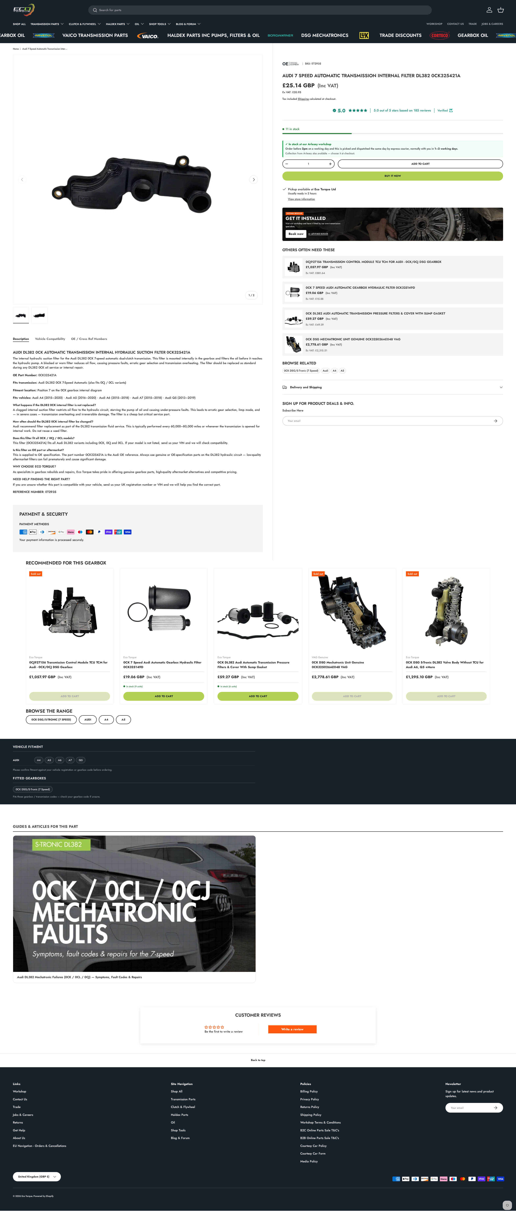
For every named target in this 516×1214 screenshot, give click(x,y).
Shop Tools (157, 24)
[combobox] (260, 10)
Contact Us (455, 24)
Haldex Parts (115, 24)
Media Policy (309, 1161)
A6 (59, 760)
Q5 (81, 760)
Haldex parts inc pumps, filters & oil (140, 35)
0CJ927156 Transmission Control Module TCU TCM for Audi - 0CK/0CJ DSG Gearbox (373, 262)
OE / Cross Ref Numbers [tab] (89, 339)
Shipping (303, 99)
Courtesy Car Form (313, 1153)
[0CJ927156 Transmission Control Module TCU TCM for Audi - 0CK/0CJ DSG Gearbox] (69, 611)
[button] (500, 9)
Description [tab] (21, 339)
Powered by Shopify (43, 1196)
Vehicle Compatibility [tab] (50, 339)
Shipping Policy (310, 1115)
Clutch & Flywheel (82, 24)
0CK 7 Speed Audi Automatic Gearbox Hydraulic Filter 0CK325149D (360, 287)
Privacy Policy (309, 1099)
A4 (334, 371)
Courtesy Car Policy (313, 1146)
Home (16, 48)
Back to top (258, 1060)
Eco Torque (27, 1196)
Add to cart (420, 164)
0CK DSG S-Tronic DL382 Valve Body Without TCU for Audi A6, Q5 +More (445, 664)
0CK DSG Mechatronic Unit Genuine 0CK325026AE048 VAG (353, 339)
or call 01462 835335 (318, 233)
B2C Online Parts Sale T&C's (319, 1130)
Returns (18, 1122)
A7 (70, 760)
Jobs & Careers (492, 24)
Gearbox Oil (399, 35)
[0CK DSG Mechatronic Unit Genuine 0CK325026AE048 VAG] (352, 611)
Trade (473, 24)
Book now (296, 234)
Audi (325, 371)
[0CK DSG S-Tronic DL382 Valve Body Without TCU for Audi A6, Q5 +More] (446, 611)
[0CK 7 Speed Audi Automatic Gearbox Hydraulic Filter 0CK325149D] (163, 611)
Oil (137, 24)
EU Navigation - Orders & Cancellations (39, 1146)
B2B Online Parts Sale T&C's (319, 1138)
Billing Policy (309, 1091)
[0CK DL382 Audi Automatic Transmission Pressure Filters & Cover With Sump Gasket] (257, 611)
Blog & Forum (186, 24)
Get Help (19, 1130)
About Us (19, 1138)
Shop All (19, 24)
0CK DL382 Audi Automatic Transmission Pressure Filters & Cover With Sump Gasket (375, 313)
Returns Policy (309, 1107)
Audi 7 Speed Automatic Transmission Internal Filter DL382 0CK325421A (45, 48)
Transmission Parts (45, 24)
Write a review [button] (292, 1029)
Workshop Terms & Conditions (320, 1122)
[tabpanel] (138, 421)
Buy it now (393, 176)
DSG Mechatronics (251, 35)
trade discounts (327, 35)
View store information (301, 199)
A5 (342, 371)
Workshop (434, 24)
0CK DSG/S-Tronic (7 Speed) (301, 371)
